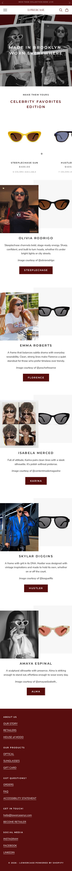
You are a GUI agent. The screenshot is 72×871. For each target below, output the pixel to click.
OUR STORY (10, 723)
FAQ (5, 791)
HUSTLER (36, 588)
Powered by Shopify (49, 863)
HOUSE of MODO (13, 737)
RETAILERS (9, 730)
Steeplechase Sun (24, 162)
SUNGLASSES (11, 761)
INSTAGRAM (10, 839)
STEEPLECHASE (36, 270)
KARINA (36, 480)
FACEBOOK (10, 845)
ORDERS (8, 784)
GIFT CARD (9, 767)
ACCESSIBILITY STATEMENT (19, 798)
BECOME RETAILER (14, 822)
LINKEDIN (9, 852)
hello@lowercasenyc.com (17, 815)
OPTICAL (8, 754)
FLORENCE (36, 377)
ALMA (36, 691)
